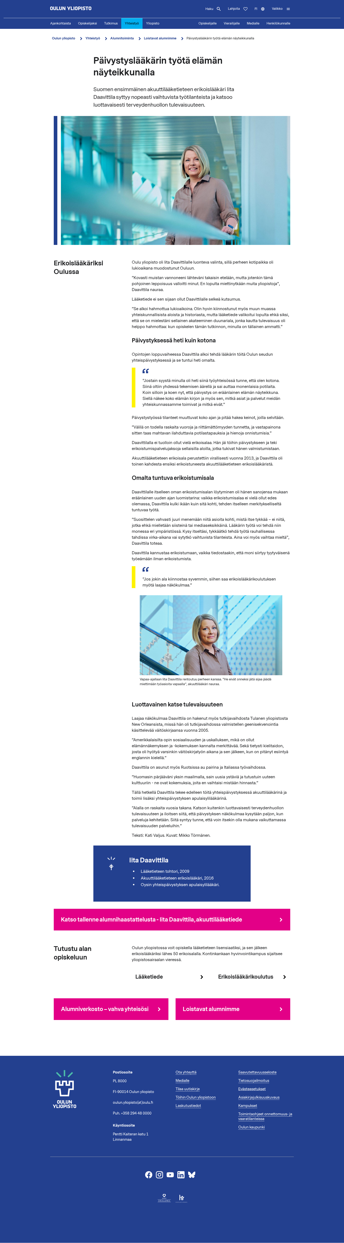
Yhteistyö (132, 23)
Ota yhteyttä (186, 1072)
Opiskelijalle (207, 23)
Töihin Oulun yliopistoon (196, 1097)
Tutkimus (111, 23)
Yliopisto (152, 23)
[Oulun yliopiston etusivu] (83, 9)
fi (261, 12)
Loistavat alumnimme (160, 38)
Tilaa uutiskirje (188, 1089)
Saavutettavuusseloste (257, 1072)
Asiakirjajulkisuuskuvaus (259, 1097)
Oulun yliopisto (63, 38)
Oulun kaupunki (251, 1127)
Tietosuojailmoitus (253, 1080)
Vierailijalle (232, 23)
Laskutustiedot (188, 1105)
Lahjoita (234, 9)
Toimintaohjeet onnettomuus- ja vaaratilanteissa (265, 1116)
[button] (281, 9)
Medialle (253, 23)
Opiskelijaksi (87, 23)
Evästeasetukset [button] (252, 1089)
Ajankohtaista (60, 23)
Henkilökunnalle (278, 23)
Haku (209, 9)
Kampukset (247, 1105)
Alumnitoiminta (122, 38)
